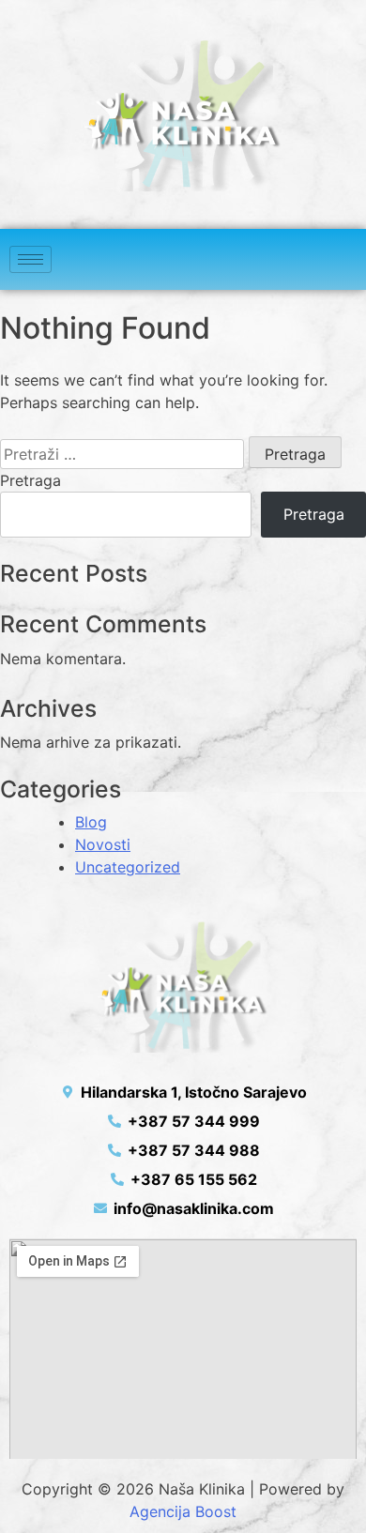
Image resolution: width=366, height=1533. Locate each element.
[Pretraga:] (122, 454)
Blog (91, 821)
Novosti (102, 844)
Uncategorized (127, 867)
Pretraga (30, 480)
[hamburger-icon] (30, 259)
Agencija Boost (183, 1511)
